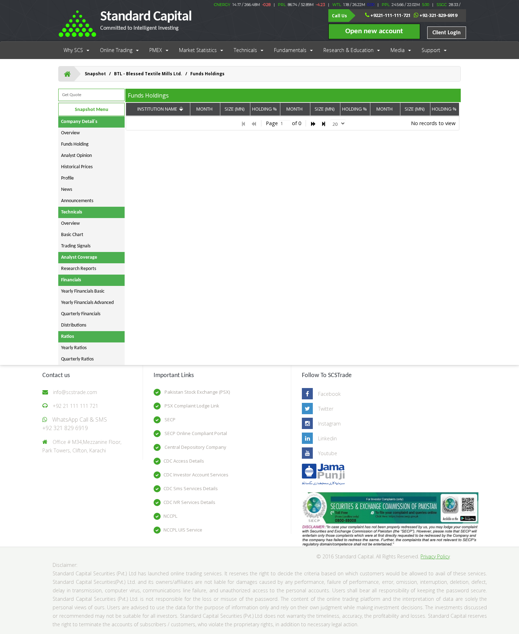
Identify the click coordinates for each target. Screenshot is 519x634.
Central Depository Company (194, 447)
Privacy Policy (435, 556)
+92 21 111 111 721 (75, 406)
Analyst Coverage (79, 257)
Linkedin (327, 438)
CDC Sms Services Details (190, 488)
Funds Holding (75, 144)
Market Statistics (198, 50)
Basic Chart (72, 234)
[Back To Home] (67, 74)
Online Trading (116, 50)
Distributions (73, 325)
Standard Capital (146, 20)
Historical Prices (77, 167)
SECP (169, 419)
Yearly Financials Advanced (87, 302)
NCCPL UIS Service (182, 530)
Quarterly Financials (80, 314)
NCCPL (170, 516)
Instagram (329, 423)
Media (397, 50)
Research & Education (348, 50)
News (66, 189)
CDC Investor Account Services (195, 474)
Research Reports (78, 268)
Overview (70, 133)
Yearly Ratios (73, 348)
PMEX (155, 50)
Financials (71, 280)
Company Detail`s (79, 121)
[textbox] (285, 123)
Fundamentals (290, 50)
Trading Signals (75, 246)
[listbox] (338, 123)
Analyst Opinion (76, 155)
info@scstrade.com (75, 392)
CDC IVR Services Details (189, 502)
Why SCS (73, 50)
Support (431, 50)
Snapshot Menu (91, 109)
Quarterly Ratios (77, 359)
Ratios (67, 336)
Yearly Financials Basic (83, 291)
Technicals (245, 50)
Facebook (329, 394)
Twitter (325, 408)
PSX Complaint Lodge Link (191, 406)
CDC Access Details (183, 461)
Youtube (327, 453)
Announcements (77, 201)
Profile (67, 178)
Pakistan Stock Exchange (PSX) (196, 392)
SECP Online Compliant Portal (195, 433)
